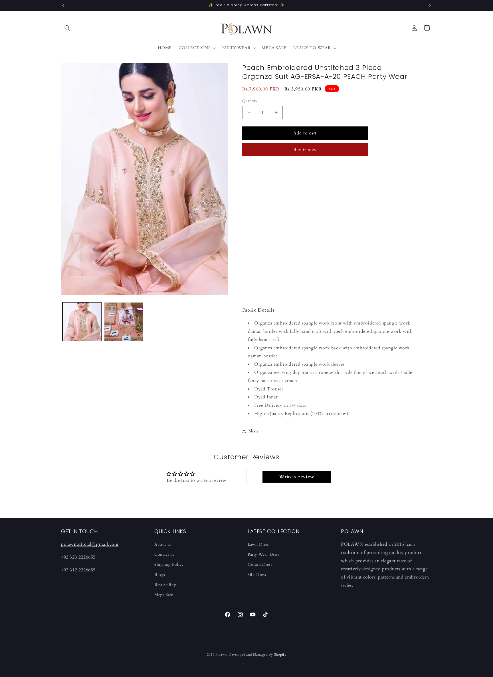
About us (162, 544)
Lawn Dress (258, 544)
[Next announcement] (430, 5)
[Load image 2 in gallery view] (123, 321)
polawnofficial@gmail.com (89, 544)
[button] (67, 28)
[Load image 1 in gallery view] (81, 321)
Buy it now (305, 149)
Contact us (164, 554)
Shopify (280, 654)
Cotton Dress (260, 564)
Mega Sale (163, 594)
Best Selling (165, 584)
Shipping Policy (169, 564)
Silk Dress (257, 574)
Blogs (159, 574)
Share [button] (254, 431)
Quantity (249, 101)
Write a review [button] (296, 477)
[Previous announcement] (63, 5)
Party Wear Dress (264, 554)
